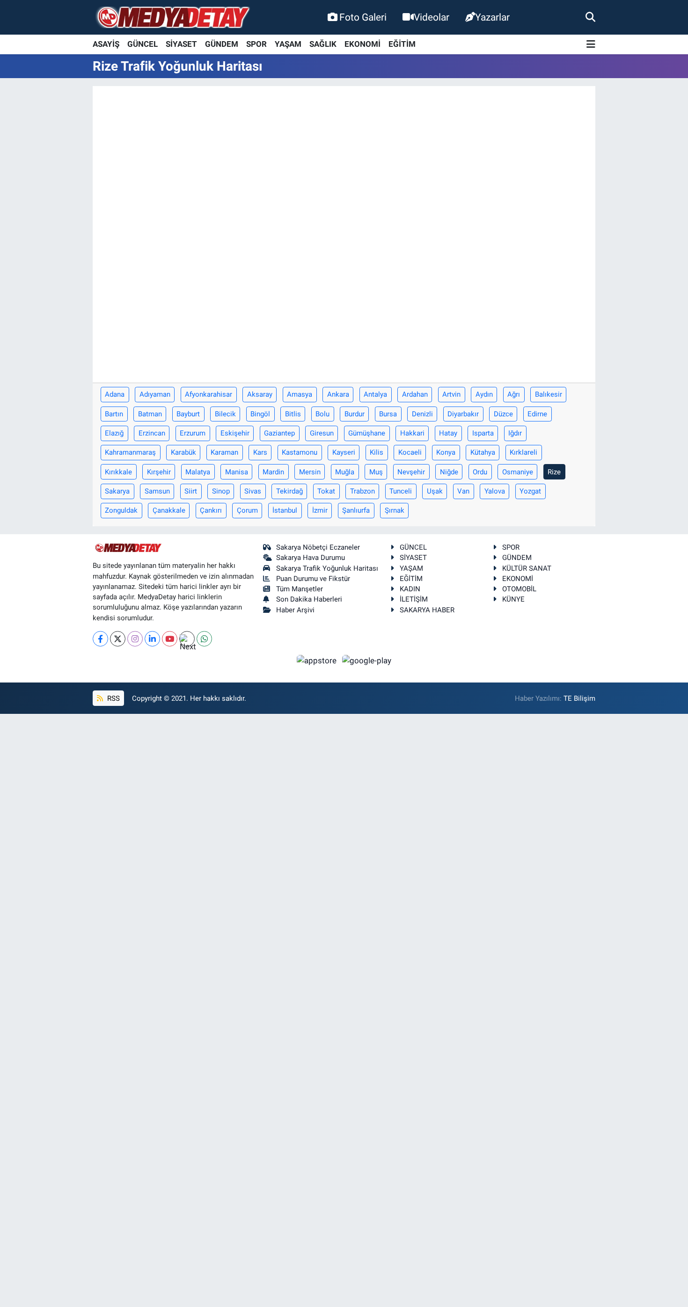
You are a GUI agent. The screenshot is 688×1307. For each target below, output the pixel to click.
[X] (117, 638)
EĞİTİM (402, 44)
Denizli (422, 414)
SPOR (256, 44)
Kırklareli (523, 452)
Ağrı (513, 394)
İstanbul (284, 510)
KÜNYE (513, 599)
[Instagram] (135, 638)
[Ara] (590, 17)
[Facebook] (100, 638)
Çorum (247, 510)
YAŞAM (288, 44)
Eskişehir (234, 433)
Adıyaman (154, 394)
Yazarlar (492, 17)
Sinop (221, 491)
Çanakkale (169, 510)
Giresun (322, 433)
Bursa (388, 414)
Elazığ (114, 433)
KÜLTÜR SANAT (526, 568)
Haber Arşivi (295, 610)
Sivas (252, 491)
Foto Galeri (363, 17)
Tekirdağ (289, 491)
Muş (376, 472)
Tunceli (400, 491)
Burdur (354, 414)
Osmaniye (517, 472)
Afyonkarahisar (208, 394)
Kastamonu (299, 452)
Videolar (431, 17)
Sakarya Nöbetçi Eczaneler (318, 547)
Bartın (114, 414)
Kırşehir (159, 472)
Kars (260, 452)
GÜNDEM (221, 44)
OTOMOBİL (519, 589)
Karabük (183, 452)
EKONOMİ (362, 44)
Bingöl (260, 414)
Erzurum (192, 433)
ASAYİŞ (106, 44)
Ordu (480, 472)
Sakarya (117, 491)
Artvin (451, 394)
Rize (554, 472)
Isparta (483, 433)
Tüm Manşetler (299, 589)
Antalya (375, 394)
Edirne (537, 414)
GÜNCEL (142, 44)
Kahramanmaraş (130, 452)
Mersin (310, 472)
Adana (114, 394)
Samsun (157, 491)
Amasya (299, 394)
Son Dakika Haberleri (309, 599)
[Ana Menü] (590, 45)
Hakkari (412, 433)
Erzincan (152, 433)
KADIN (410, 589)
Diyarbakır (463, 414)
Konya (445, 452)
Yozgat (530, 491)
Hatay (448, 433)
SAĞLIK (323, 44)
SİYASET (181, 44)
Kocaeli (410, 452)
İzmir (320, 510)
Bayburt (188, 414)
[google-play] (367, 660)
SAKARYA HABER (427, 610)
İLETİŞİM (414, 599)
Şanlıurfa (356, 510)
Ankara (338, 394)
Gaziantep (279, 433)
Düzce (503, 414)
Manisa (236, 472)
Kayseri (343, 452)
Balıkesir (548, 394)
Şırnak (394, 510)
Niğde (449, 472)
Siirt (190, 491)
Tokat (326, 491)
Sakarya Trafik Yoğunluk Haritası (327, 568)
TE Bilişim (579, 698)
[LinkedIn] (152, 638)
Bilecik (225, 414)
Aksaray (259, 394)
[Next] (187, 638)
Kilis (376, 452)
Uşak (435, 491)
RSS (112, 698)
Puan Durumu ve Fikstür (313, 578)
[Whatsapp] (204, 638)
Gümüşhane (366, 433)
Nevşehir (411, 472)
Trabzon (362, 491)
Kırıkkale (118, 472)
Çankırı (211, 510)
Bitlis (293, 414)
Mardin (273, 472)
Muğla (344, 472)
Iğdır (515, 433)
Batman (150, 414)
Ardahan (415, 394)
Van (463, 491)
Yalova (494, 491)
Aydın (484, 394)
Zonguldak (121, 510)
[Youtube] (169, 638)
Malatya (197, 472)
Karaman (224, 452)
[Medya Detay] (172, 17)
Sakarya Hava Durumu (310, 557)
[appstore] (318, 660)
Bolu (322, 414)
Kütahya (482, 452)
